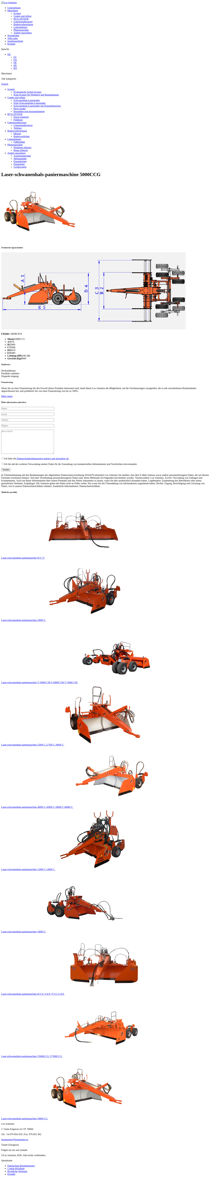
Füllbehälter (19, 142)
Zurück (4, 84)
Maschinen (12, 10)
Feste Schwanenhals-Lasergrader (30, 103)
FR (15, 62)
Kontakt (11, 44)
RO (15, 68)
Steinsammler (20, 158)
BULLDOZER (21, 19)
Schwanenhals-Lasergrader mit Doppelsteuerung (37, 106)
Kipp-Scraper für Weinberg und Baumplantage (36, 94)
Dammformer (20, 161)
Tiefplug (18, 128)
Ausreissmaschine (22, 156)
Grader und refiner (23, 16)
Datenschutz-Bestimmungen (21, 1165)
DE (9, 54)
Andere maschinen (23, 32)
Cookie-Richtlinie (16, 1168)
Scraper (17, 13)
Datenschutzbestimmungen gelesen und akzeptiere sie (42, 458)
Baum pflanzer (21, 150)
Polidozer (18, 119)
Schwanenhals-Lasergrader (27, 100)
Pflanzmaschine (21, 30)
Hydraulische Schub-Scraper (27, 92)
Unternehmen (14, 7)
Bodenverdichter (22, 136)
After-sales (12, 38)
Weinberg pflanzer (22, 147)
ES (15, 57)
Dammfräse (19, 164)
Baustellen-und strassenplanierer (29, 111)
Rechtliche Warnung (17, 1171)
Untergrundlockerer (23, 21)
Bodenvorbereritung (23, 24)
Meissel (17, 133)
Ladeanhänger (20, 27)
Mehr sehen (7, 396)
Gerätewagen (20, 167)
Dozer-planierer (21, 117)
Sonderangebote (15, 41)
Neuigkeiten (13, 35)
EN (15, 60)
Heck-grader (20, 108)
